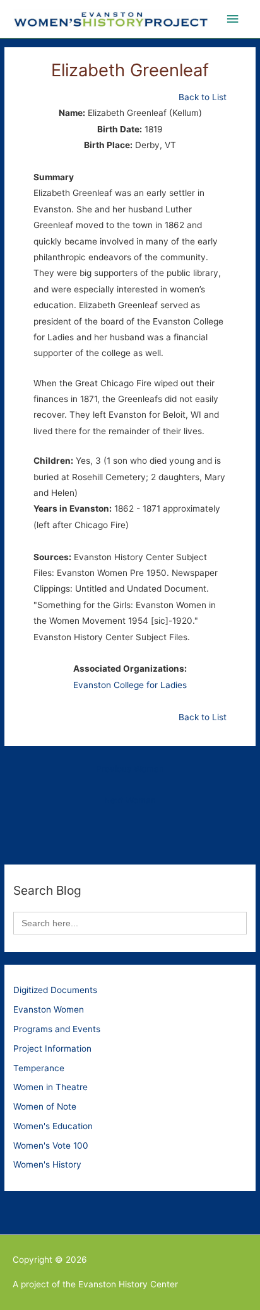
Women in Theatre (50, 1087)
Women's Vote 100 (50, 1146)
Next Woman (130, 800)
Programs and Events (56, 1029)
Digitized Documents (55, 990)
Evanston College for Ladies (130, 685)
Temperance (38, 1068)
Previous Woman (130, 769)
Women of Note (44, 1106)
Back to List (203, 97)
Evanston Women (48, 1009)
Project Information (52, 1048)
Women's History (47, 1164)
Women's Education (53, 1126)
